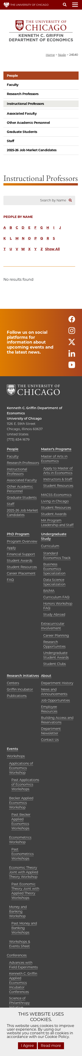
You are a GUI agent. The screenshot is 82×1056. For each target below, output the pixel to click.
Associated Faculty (21, 113)
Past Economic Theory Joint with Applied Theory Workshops (25, 891)
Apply (11, 548)
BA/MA (48, 591)
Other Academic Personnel (28, 123)
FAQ (10, 580)
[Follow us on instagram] (71, 333)
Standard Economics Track (56, 555)
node (62, 54)
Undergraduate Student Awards (56, 655)
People (12, 76)
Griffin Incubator (20, 689)
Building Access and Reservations (57, 720)
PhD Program (18, 534)
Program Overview (22, 541)
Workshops (16, 756)
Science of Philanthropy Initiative (19, 1002)
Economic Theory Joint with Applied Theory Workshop (23, 872)
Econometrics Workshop (20, 839)
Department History (57, 683)
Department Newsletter (51, 731)
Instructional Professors (25, 104)
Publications (17, 696)
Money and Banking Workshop (18, 911)
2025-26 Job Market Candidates (31, 150)
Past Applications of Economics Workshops (25, 784)
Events (12, 749)
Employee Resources (49, 709)
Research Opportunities (54, 644)
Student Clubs (54, 664)
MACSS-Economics (56, 495)
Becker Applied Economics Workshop (21, 802)
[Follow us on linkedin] (71, 355)
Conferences (17, 955)
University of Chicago (24, 418)
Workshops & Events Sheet (19, 944)
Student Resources (58, 486)
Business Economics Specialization (54, 568)
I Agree (27, 1045)
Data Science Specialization (54, 582)
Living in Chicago (55, 501)
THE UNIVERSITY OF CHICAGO (29, 4)
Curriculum (50, 546)
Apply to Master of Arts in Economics (58, 470)
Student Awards (54, 514)
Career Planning (56, 635)
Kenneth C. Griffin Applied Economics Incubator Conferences (23, 982)
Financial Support (21, 554)
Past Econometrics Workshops (22, 853)
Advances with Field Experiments (23, 965)
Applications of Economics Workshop (21, 768)
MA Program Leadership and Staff (57, 522)
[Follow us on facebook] (71, 321)
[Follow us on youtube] (71, 367)
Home (50, 54)
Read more (51, 1045)
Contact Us (50, 740)
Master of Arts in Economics (54, 458)
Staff (10, 141)
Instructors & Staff (57, 479)
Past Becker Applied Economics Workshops (21, 821)
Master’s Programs (56, 449)
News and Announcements (54, 691)
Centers (13, 683)
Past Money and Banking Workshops (24, 927)
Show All (52, 249)
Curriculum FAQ (56, 597)
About (46, 676)
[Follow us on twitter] (71, 344)
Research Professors (22, 94)
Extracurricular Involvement (52, 626)
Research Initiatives (23, 676)
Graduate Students (22, 132)
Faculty (12, 85)
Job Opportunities (55, 700)
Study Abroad (54, 614)
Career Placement (21, 573)
